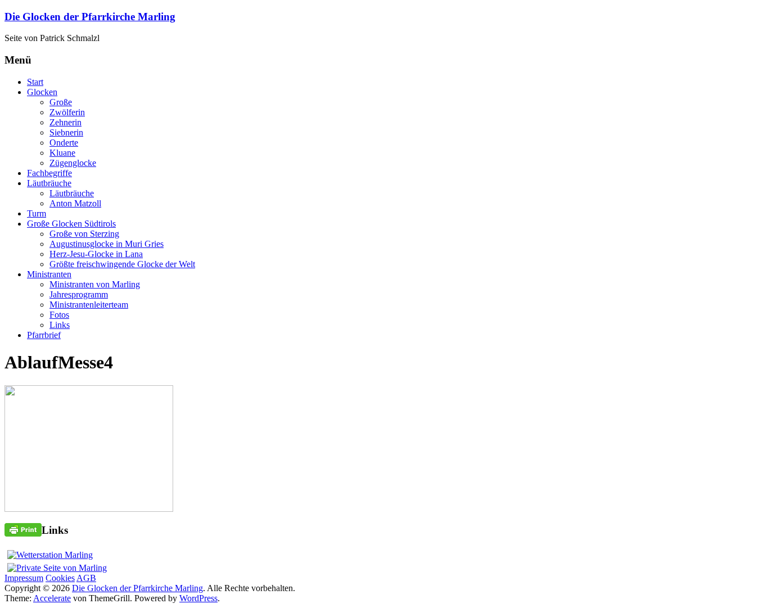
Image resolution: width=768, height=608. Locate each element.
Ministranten (49, 274)
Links (59, 325)
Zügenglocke (72, 163)
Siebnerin (66, 132)
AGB (86, 578)
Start (35, 82)
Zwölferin (67, 112)
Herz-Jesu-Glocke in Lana (96, 254)
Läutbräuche (49, 183)
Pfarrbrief (44, 335)
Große (60, 102)
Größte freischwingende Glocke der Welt (122, 264)
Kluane (62, 152)
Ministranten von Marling (94, 284)
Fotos (59, 314)
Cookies (60, 578)
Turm (36, 213)
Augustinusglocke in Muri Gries (106, 244)
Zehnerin (65, 122)
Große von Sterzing (84, 233)
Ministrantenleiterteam (88, 304)
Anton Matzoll (75, 203)
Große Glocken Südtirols (71, 223)
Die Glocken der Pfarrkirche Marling (89, 16)
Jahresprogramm (78, 294)
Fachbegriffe (49, 173)
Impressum (23, 578)
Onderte (63, 142)
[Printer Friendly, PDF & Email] (23, 529)
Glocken (42, 92)
